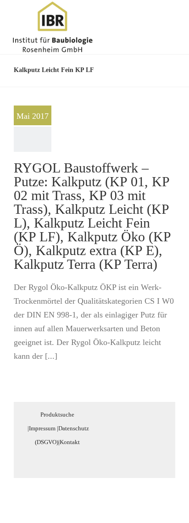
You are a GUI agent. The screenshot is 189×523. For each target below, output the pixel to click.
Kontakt (70, 442)
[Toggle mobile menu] (171, 15)
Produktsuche (57, 414)
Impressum (42, 428)
